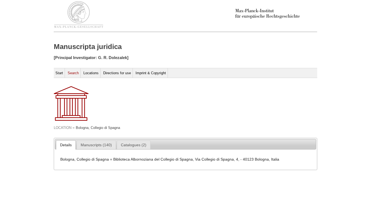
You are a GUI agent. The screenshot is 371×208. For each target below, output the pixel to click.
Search (73, 73)
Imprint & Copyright (151, 73)
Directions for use (117, 73)
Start (59, 73)
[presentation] (66, 145)
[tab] (66, 145)
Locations (91, 73)
